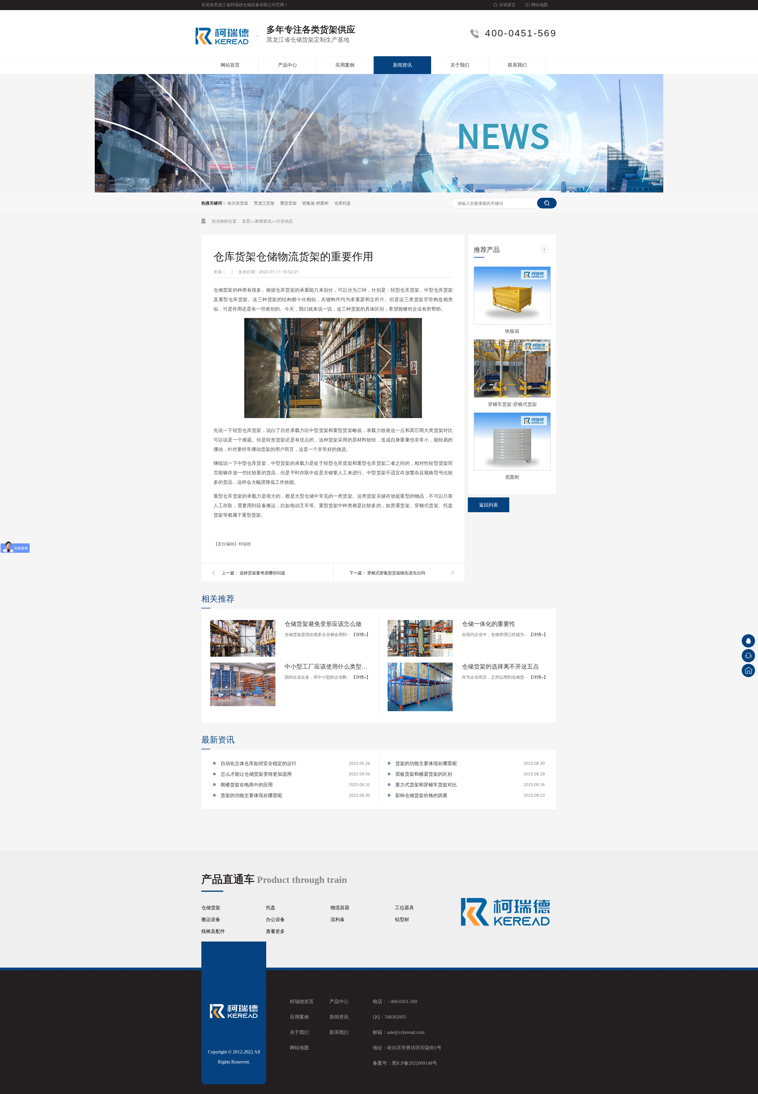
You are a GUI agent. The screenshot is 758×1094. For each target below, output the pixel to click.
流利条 (337, 919)
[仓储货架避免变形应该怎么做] (242, 638)
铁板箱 (512, 330)
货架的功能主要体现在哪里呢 (251, 795)
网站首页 (230, 65)
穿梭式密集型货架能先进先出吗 (396, 573)
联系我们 (517, 65)
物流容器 (339, 907)
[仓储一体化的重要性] (420, 638)
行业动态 (284, 221)
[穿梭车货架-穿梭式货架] (512, 368)
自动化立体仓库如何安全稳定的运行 (258, 763)
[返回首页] (748, 670)
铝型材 (402, 919)
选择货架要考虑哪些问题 (262, 573)
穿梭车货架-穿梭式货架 (512, 404)
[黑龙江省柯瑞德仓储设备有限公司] (225, 33)
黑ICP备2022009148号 (414, 1063)
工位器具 (404, 907)
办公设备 (275, 919)
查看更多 (275, 931)
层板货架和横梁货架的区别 (423, 773)
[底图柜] (512, 441)
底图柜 (512, 476)
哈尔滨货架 (237, 203)
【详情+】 (360, 634)
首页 (246, 221)
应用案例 (344, 65)
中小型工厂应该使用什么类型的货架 (327, 666)
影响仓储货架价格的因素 (421, 795)
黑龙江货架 (264, 203)
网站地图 (539, 5)
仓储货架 (210, 907)
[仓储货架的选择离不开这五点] (420, 687)
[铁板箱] (512, 295)
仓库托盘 (342, 203)
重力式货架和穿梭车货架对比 (426, 784)
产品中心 (287, 65)
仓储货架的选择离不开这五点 (500, 666)
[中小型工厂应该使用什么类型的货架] (242, 684)
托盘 (270, 907)
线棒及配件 (213, 931)
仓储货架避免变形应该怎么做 (323, 623)
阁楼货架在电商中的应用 (247, 784)
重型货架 (288, 203)
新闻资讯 (402, 65)
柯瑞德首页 (302, 1001)
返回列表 (488, 504)
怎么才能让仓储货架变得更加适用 (256, 773)
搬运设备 (210, 919)
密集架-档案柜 (315, 203)
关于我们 (459, 65)
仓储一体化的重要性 (488, 623)
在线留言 (507, 5)
